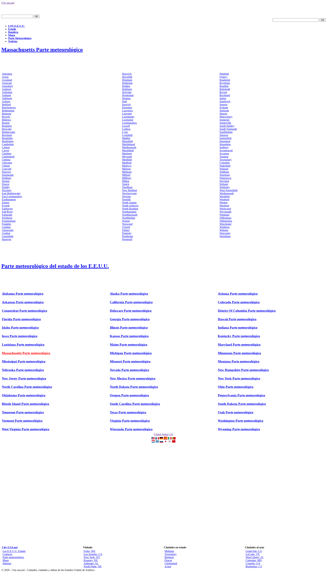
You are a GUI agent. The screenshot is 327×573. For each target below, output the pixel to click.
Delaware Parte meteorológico (131, 310)
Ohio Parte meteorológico (235, 387)
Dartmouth (7, 175)
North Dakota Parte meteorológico (134, 387)
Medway (127, 165)
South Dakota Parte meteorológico (242, 404)
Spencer (224, 135)
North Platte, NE (93, 566)
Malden (126, 138)
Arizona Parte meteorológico (238, 293)
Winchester (225, 224)
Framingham (8, 220)
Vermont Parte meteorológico (22, 420)
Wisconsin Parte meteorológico (131, 429)
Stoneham (225, 141)
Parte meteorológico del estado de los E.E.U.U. (55, 266)
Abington (7, 73)
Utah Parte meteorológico (235, 412)
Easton (5, 202)
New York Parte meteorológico (239, 378)
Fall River (7, 211)
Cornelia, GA (253, 563)
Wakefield (225, 165)
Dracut (5, 184)
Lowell (126, 125)
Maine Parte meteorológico (128, 344)
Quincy (224, 76)
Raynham (225, 83)
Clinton (6, 165)
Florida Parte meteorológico (21, 319)
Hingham (127, 80)
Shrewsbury (226, 116)
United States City (163, 434)
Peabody (126, 233)
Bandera (13, 32)
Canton (6, 147)
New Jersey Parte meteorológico (24, 378)
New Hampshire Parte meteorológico (243, 370)
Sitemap (7, 563)
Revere (223, 92)
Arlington (7, 92)
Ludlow (126, 129)
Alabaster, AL (91, 563)
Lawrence (127, 110)
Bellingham (8, 110)
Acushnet (7, 80)
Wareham (225, 175)
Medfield (127, 159)
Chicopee (7, 162)
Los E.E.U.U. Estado (14, 551)
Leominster (128, 116)
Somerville (225, 122)
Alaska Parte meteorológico (129, 293)
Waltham (224, 171)
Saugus (223, 104)
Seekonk (224, 110)
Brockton (7, 135)
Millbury (126, 178)
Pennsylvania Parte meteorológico (241, 395)
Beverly (6, 116)
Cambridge (8, 144)
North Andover (130, 205)
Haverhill (127, 76)
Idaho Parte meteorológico (20, 327)
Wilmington (226, 220)
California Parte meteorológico (131, 302)
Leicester (127, 113)
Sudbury (224, 147)
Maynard (127, 156)
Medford (126, 162)
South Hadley (227, 125)
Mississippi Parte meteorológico (23, 361)
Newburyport (129, 193)
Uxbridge (225, 162)
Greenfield (7, 236)
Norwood (127, 224)
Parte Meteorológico (20, 38)
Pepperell (127, 239)
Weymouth (225, 211)
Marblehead (128, 144)
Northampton (129, 211)
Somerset (224, 119)
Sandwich (225, 101)
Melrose (126, 168)
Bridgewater (8, 132)
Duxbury (7, 190)
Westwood (225, 208)
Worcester (225, 233)
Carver (5, 150)
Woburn (224, 230)
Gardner (6, 227)
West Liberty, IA (254, 557)
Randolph (225, 80)
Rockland (225, 95)
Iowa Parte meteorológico (19, 336)
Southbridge (226, 132)
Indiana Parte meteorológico (238, 327)
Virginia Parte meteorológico (130, 420)
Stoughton (225, 144)
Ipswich (126, 104)
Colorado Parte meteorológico (239, 302)
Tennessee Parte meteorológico (23, 412)
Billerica (6, 119)
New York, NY (92, 557)
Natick (125, 184)
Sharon (223, 113)
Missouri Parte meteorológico (130, 361)
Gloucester (7, 230)
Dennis (6, 181)
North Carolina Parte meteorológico (27, 387)
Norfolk (126, 199)
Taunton (224, 156)
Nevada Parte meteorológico (129, 370)
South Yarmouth (228, 129)
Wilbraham (225, 217)
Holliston (127, 89)
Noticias (12, 41)
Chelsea (6, 159)
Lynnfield (127, 135)
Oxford (126, 227)
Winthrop (225, 227)
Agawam (7, 83)
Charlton (6, 153)
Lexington (127, 119)
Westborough (227, 193)
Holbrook (127, 83)
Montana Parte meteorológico (238, 361)
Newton (126, 196)
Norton (126, 220)
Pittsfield (224, 73)
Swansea (224, 153)
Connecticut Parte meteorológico (24, 310)
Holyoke (126, 92)
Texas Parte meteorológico (128, 412)
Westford (224, 199)
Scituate (224, 107)
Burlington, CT (254, 566)
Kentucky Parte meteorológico (239, 336)
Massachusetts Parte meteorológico (42, 49)
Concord (6, 168)
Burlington (7, 141)
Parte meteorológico (13, 557)
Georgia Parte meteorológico (130, 319)
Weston (224, 202)
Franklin (6, 224)
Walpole (224, 168)
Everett (6, 205)
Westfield (225, 196)
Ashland (6, 95)
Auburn (6, 101)
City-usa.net (7, 2)
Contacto (7, 554)
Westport (224, 205)
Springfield (225, 138)
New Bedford (129, 190)
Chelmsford (8, 156)
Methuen (127, 171)
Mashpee (127, 153)
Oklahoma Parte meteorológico (23, 395)
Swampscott (226, 150)
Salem (223, 98)
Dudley (6, 187)
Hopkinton (128, 95)
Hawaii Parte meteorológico (237, 319)
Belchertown (9, 107)
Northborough (129, 214)
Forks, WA (89, 551)
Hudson (126, 98)
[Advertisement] (63, 64)
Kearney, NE (91, 560)
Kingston (127, 107)
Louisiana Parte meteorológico (23, 344)
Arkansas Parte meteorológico (23, 302)
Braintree (7, 125)
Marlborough (129, 147)
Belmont (6, 113)
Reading (224, 86)
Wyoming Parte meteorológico (239, 429)
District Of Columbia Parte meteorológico (247, 310)
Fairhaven (7, 208)
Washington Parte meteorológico (240, 420)
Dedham (6, 178)
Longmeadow (129, 122)
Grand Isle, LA (254, 551)
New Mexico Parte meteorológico (132, 378)
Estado (12, 29)
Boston (6, 122)
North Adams (129, 202)
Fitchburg (7, 217)
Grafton (6, 233)
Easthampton (9, 199)
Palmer (126, 230)
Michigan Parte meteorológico (131, 353)
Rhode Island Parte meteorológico (25, 404)
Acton (5, 76)
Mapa (11, 35)
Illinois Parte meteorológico (129, 327)
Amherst (6, 89)
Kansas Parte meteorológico (129, 336)
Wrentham (225, 236)
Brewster (7, 129)
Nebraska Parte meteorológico (23, 370)
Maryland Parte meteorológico (239, 344)
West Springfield (228, 190)
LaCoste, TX (253, 554)
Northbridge (128, 217)
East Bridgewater (11, 193)
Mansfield (127, 141)
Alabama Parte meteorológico (22, 293)
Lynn (125, 132)
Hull (124, 101)
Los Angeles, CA (93, 554)
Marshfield (128, 150)
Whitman (224, 214)
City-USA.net (10, 547)
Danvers (6, 171)
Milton (125, 181)
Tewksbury (226, 159)
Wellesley (225, 187)
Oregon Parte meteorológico (129, 395)
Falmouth (7, 214)
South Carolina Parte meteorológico (135, 404)
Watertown (225, 178)
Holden (126, 86)
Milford (126, 175)
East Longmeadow (12, 196)
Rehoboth (225, 89)
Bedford (6, 104)
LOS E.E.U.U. (16, 26)
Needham (127, 187)
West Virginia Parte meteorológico (25, 429)
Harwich (126, 73)
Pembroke (127, 236)
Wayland (224, 181)
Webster (224, 184)
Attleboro (7, 98)
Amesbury (7, 86)
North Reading (130, 208)
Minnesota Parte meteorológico (239, 353)
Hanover (6, 239)
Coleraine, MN (254, 560)
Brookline (7, 138)
